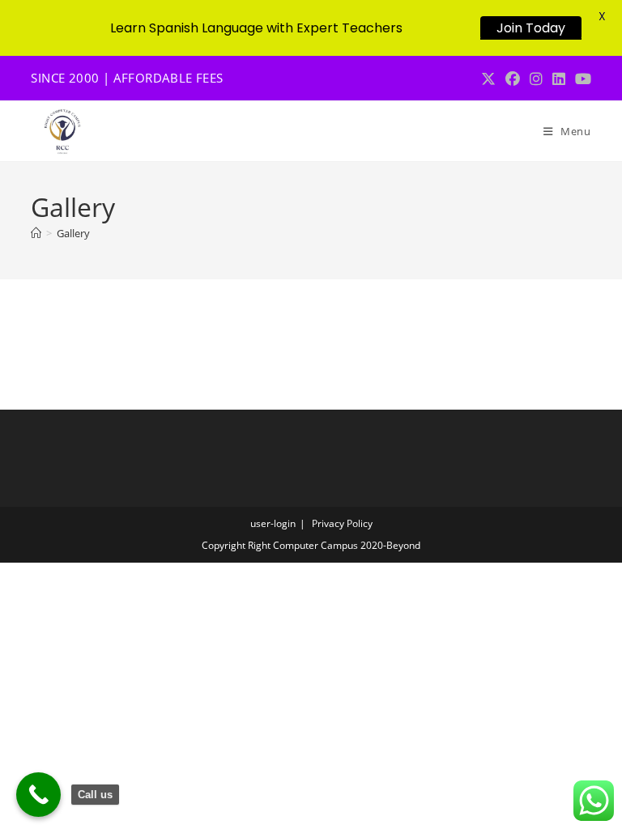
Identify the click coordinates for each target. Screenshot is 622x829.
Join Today (530, 28)
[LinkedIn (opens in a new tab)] (558, 78)
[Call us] (38, 794)
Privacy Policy (342, 523)
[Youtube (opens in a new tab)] (580, 78)
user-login (273, 523)
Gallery (73, 233)
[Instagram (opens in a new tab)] (536, 78)
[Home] (36, 233)
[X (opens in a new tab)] (488, 78)
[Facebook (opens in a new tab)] (513, 78)
